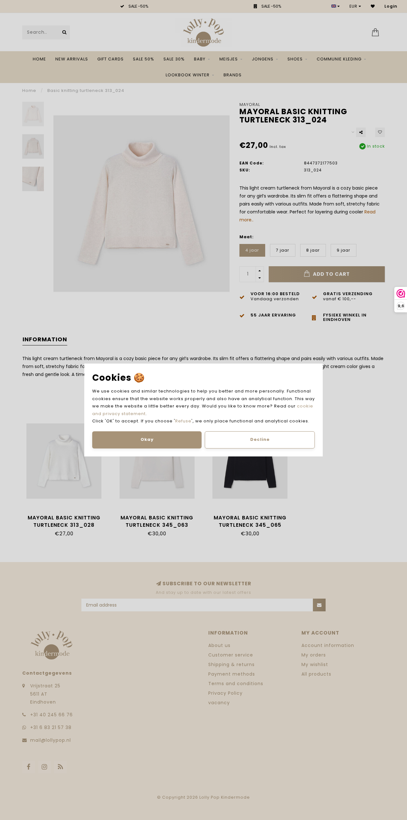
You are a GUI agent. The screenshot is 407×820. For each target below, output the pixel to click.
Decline (260, 439)
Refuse (183, 421)
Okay (147, 439)
